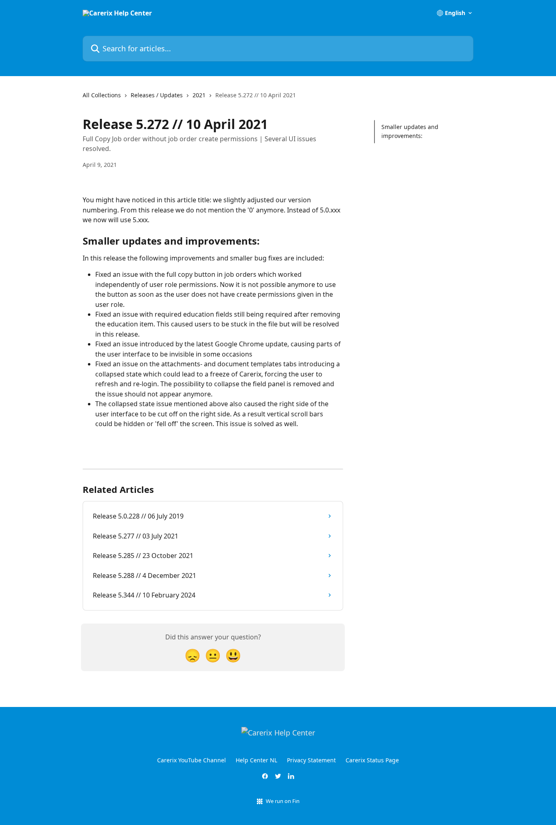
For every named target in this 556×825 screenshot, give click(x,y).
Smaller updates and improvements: (409, 131)
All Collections (102, 95)
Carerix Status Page (372, 760)
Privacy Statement (311, 760)
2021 (199, 95)
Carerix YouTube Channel (191, 760)
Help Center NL (256, 760)
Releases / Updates (157, 95)
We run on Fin (283, 801)
